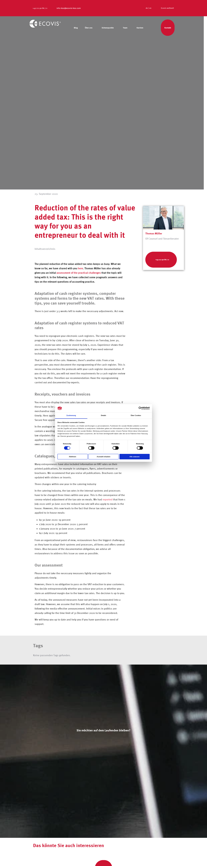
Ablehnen (72, 457)
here (80, 268)
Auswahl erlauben (103, 457)
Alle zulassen (134, 457)
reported (107, 499)
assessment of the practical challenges (79, 272)
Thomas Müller (153, 233)
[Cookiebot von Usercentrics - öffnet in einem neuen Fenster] (140, 408)
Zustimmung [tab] (71, 415)
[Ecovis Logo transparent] (45, 20)
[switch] (91, 448)
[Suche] (153, 27)
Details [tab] (103, 415)
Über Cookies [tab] (136, 415)
